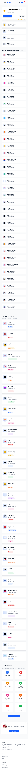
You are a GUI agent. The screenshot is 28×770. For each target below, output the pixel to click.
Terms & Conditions (6, 766)
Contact (3, 764)
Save (23, 16)
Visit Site (6, 16)
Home (3, 755)
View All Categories (14, 716)
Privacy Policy (5, 767)
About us (4, 758)
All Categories (5, 756)
